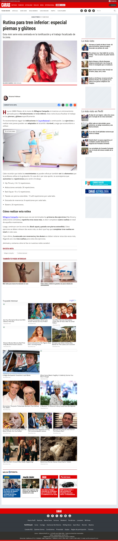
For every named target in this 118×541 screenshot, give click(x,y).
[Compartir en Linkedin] (71, 105)
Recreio (84, 525)
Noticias (14, 5)
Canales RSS (29, 529)
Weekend (63, 520)
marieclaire (30, 477)
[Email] (75, 105)
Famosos (21, 5)
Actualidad (28, 5)
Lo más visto (87, 41)
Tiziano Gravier (5, 10)
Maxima (91, 525)
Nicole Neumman (33, 10)
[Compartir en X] (63, 105)
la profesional (44, 120)
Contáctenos (50, 529)
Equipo (67, 529)
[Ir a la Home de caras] (5, 6)
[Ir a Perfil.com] (113, 1)
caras (49, 477)
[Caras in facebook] (85, 10)
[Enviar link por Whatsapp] (67, 105)
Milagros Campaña (9, 253)
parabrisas (68, 477)
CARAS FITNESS (35, 17)
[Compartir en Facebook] (59, 105)
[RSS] (65, 516)
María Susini (23, 10)
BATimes (87, 520)
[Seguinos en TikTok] (93, 10)
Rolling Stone (67, 525)
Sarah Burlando (44, 10)
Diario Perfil (31, 520)
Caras (36, 525)
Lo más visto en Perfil (92, 111)
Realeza (36, 5)
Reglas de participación (78, 529)
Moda (42, 5)
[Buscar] (115, 11)
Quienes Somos (39, 529)
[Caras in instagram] (81, 10)
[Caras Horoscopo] (98, 193)
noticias (11, 477)
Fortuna (56, 520)
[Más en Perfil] (13, 472)
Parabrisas (71, 520)
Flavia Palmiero (62, 10)
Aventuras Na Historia (54, 525)
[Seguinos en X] (89, 10)
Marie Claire (48, 520)
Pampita (53, 10)
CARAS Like (60, 5)
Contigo (42, 525)
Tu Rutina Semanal (22, 253)
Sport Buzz (76, 525)
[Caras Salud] (98, 185)
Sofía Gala (15, 10)
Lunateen (80, 520)
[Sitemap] (70, 516)
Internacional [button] (49, 5)
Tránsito (90, 529)
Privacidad (59, 529)
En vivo (113, 5)
